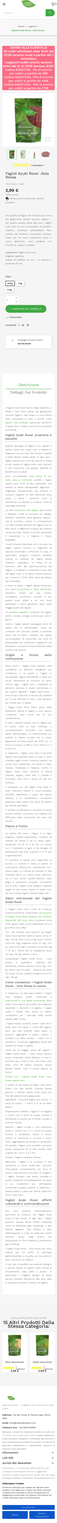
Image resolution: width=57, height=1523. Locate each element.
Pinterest (28, 325)
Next (55, 119)
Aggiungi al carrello (27, 308)
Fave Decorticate (14, 1362)
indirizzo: (7, 1415)
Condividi (19, 325)
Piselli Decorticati (42, 1362)
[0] (53, 4)
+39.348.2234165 (27, 1427)
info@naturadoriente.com (23, 1423)
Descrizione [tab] (28, 385)
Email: (5, 1423)
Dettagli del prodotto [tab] (28, 393)
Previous (1, 119)
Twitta (23, 325)
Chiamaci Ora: (10, 1427)
